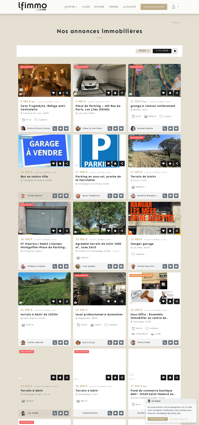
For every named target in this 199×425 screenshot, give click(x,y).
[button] (175, 51)
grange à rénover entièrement (153, 106)
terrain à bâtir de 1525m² (39, 314)
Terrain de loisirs (143, 176)
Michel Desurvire (145, 266)
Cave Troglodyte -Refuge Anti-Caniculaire (43, 107)
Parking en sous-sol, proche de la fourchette (98, 178)
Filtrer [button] (163, 50)
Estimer (99, 7)
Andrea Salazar (145, 128)
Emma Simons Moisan (38, 128)
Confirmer (158, 419)
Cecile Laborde (35, 342)
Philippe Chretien (36, 266)
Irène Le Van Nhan (92, 128)
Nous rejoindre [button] (154, 7)
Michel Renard (34, 195)
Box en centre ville (34, 176)
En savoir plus (177, 419)
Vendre (113, 7)
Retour (177, 22)
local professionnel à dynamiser (99, 314)
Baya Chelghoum (91, 195)
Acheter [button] (70, 7)
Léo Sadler (32, 413)
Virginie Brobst (90, 413)
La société (129, 7)
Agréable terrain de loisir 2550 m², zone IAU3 (98, 245)
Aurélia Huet (143, 413)
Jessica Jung (88, 342)
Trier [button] (142, 50)
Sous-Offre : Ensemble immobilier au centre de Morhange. (148, 318)
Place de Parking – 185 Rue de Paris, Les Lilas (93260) (97, 107)
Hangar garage (142, 243)
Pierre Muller (143, 342)
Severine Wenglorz (146, 195)
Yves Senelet (88, 266)
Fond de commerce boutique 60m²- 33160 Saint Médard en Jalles (152, 394)
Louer (86, 7)
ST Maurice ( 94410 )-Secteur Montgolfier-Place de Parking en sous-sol (43, 247)
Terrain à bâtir (32, 390)
